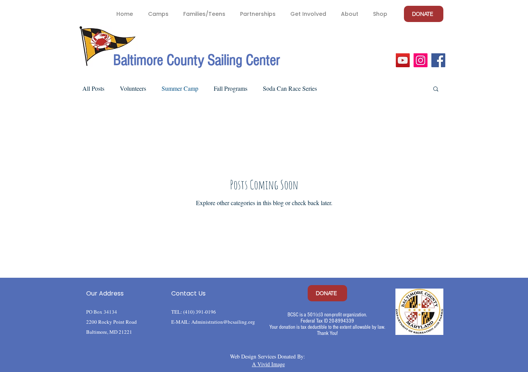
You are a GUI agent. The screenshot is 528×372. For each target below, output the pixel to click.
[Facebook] (438, 60)
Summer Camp (180, 88)
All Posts (93, 88)
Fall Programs (230, 88)
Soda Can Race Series (290, 88)
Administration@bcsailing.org (223, 321)
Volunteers (133, 88)
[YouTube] (403, 60)
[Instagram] (421, 60)
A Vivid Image (268, 364)
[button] (157, 14)
